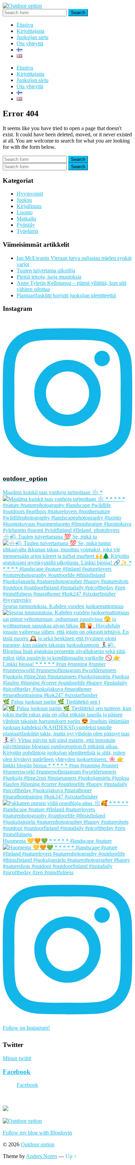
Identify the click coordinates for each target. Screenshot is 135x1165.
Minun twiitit (17, 1058)
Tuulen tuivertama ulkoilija (46, 270)
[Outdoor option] (22, 1121)
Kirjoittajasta (30, 31)
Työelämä (27, 231)
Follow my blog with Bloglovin (37, 1133)
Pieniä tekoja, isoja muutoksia (49, 277)
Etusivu (25, 25)
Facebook (16, 1071)
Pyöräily (26, 225)
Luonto (25, 212)
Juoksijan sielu (32, 37)
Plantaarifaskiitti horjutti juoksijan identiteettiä (66, 295)
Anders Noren (41, 1156)
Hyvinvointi (30, 194)
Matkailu (26, 219)
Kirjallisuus (29, 206)
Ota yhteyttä (30, 43)
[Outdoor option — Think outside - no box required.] (22, 6)
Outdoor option (37, 1144)
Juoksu (24, 200)
